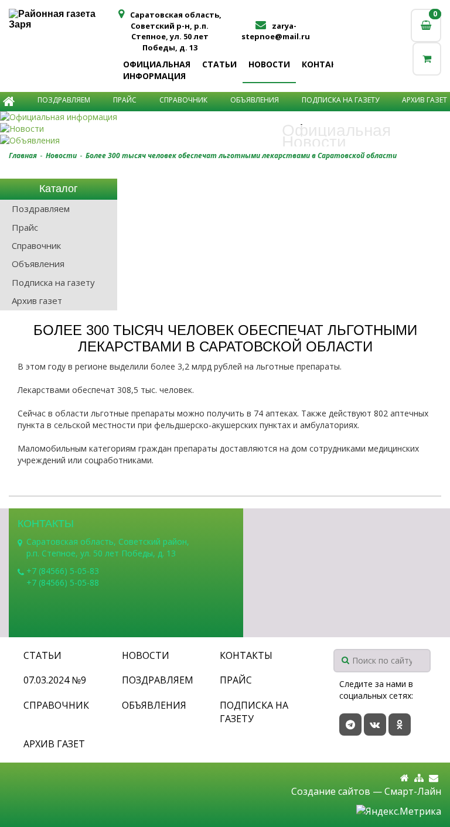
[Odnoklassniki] (399, 724)
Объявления (254, 100)
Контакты (325, 64)
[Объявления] (225, 140)
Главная (23, 155)
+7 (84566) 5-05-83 (62, 570)
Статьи (219, 64)
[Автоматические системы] (63, 19)
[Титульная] (404, 778)
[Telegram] (350, 724)
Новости (269, 64)
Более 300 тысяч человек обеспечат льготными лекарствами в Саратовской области (241, 155)
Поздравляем (64, 100)
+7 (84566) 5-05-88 (62, 582)
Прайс (125, 100)
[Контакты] (433, 778)
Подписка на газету (340, 100)
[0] (426, 59)
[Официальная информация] (225, 117)
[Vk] (375, 724)
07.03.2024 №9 (54, 680)
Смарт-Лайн (412, 791)
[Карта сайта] (419, 778)
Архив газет (424, 100)
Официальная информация (156, 70)
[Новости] (225, 129)
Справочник (183, 100)
